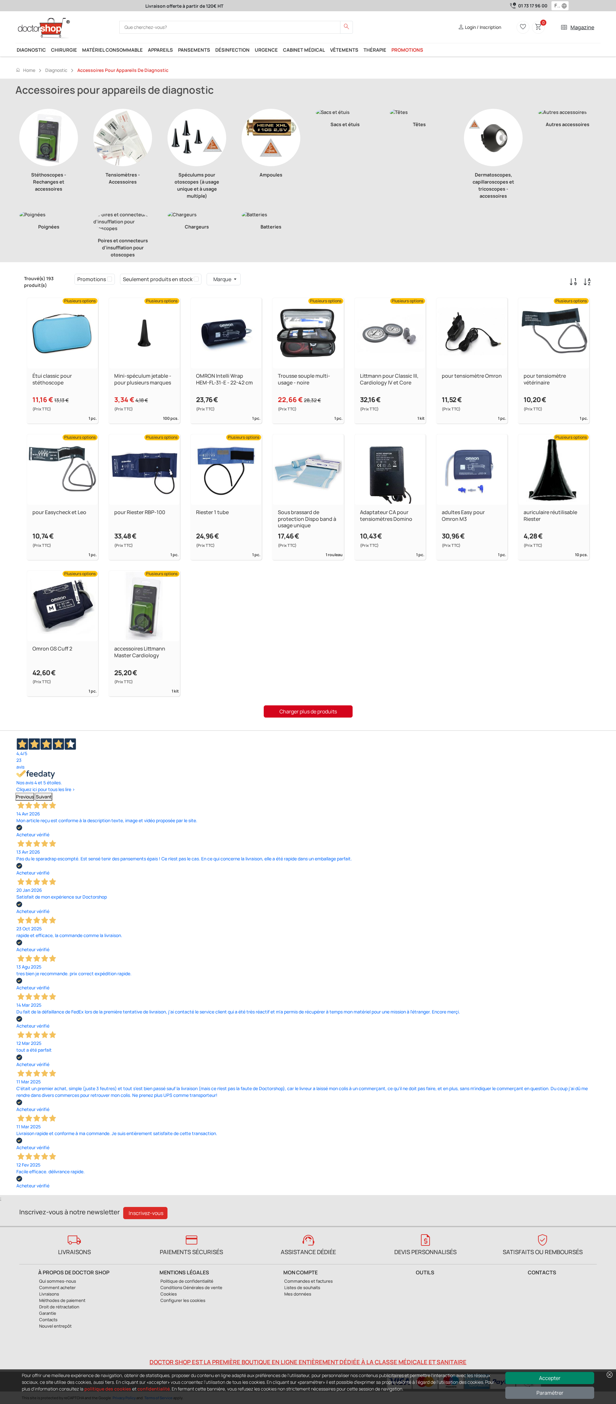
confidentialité (153, 1389)
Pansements (194, 50)
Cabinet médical (304, 50)
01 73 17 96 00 (532, 6)
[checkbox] (109, 279)
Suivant (44, 797)
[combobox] (556, 5)
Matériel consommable (112, 50)
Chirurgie (64, 50)
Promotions (407, 50)
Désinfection (232, 50)
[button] (565, 5)
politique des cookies (107, 1389)
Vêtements (344, 50)
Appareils (160, 50)
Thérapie (375, 50)
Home (25, 70)
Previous (25, 797)
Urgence (266, 50)
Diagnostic (31, 50)
